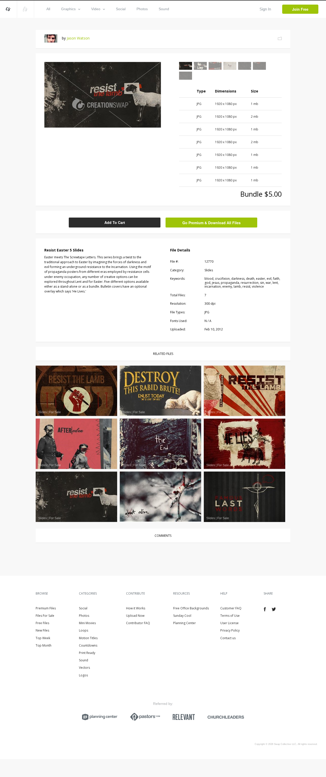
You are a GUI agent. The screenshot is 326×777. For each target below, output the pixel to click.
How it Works (135, 608)
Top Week (43, 638)
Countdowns (88, 645)
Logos (83, 675)
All (48, 9)
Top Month (43, 645)
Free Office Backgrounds (191, 608)
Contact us (228, 638)
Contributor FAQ (138, 623)
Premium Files (46, 608)
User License (229, 623)
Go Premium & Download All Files (211, 222)
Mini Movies (87, 623)
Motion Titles (88, 638)
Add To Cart (114, 222)
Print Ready (87, 653)
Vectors (84, 667)
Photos (142, 9)
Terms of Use (230, 615)
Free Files (42, 623)
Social (121, 9)
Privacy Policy (230, 630)
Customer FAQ (230, 608)
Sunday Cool (182, 615)
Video (95, 9)
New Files (42, 630)
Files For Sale (45, 615)
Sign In (265, 9)
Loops (83, 630)
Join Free (300, 9)
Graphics (68, 9)
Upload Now (135, 615)
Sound (164, 9)
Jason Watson (78, 38)
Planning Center (184, 623)
